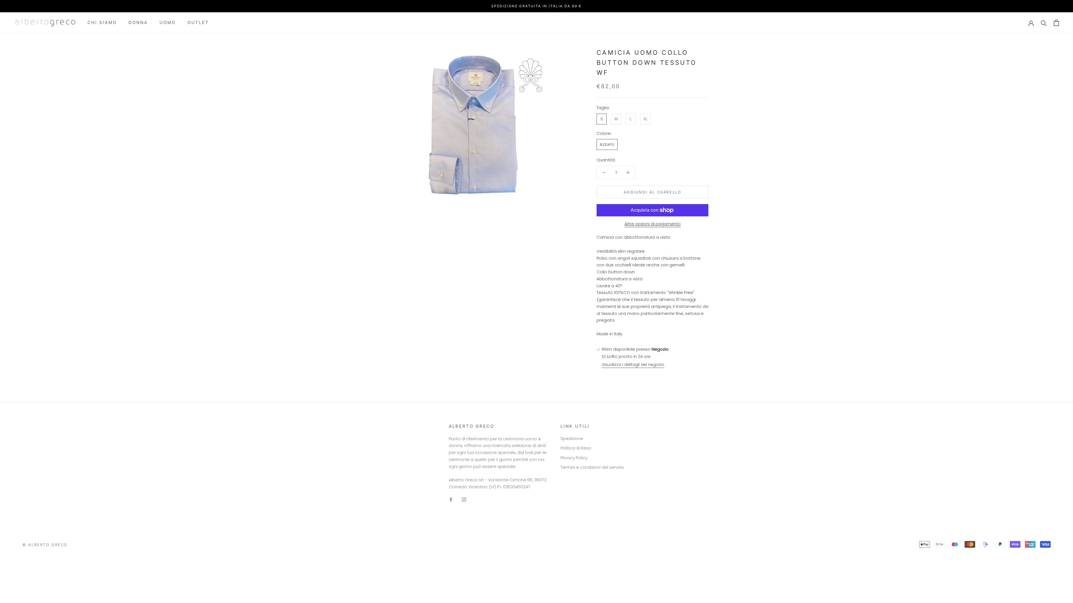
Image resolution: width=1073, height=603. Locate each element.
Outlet (198, 22)
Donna (138, 22)
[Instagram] (464, 499)
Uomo (168, 22)
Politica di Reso (576, 448)
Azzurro (607, 144)
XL (645, 119)
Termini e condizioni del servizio (592, 467)
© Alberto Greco (45, 544)
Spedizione (572, 438)
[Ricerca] (1044, 23)
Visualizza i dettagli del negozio (633, 364)
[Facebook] (451, 499)
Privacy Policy (574, 458)
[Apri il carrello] (1056, 23)
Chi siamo (102, 22)
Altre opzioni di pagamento (653, 224)
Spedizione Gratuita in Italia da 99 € (536, 6)
